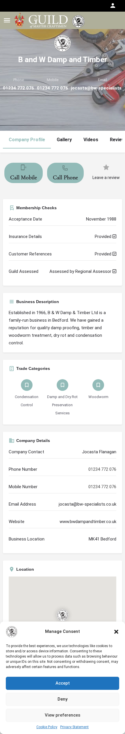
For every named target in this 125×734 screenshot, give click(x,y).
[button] (116, 632)
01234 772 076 (18, 88)
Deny (62, 699)
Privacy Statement (74, 727)
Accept (63, 683)
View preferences (62, 715)
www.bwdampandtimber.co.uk (88, 521)
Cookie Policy (46, 727)
